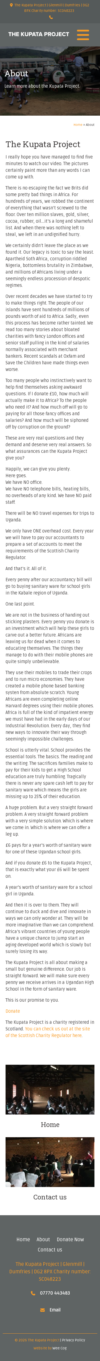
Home (78, 125)
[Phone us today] (50, 17)
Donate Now (70, 1240)
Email (55, 1310)
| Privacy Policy (72, 1340)
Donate (13, 1011)
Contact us (50, 1250)
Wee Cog (59, 1348)
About (43, 1240)
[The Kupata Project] (39, 35)
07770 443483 (55, 1293)
